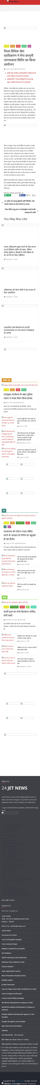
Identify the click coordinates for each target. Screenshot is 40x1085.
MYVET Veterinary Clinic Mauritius (14, 958)
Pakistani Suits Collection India (13, 962)
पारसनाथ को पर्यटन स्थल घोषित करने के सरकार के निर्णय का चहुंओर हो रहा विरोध (20, 535)
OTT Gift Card (6, 1047)
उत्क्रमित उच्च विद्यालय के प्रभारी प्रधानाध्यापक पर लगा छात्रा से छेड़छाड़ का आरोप (19, 330)
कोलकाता (22, 607)
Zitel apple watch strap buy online (13, 881)
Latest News (6, 931)
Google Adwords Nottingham (12, 844)
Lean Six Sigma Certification (12, 994)
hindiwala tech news (9, 870)
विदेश (28, 607)
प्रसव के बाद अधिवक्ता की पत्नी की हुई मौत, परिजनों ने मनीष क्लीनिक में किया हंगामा (26, 452)
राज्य (29, 46)
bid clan (4, 833)
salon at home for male (10, 830)
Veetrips (5, 1030)
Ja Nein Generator (8, 985)
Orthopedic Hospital (14, 940)
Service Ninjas (6, 838)
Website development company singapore (16, 895)
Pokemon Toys (7, 862)
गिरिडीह (18, 46)
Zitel (3, 897)
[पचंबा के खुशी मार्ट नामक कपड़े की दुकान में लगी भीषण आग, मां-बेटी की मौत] (9, 422)
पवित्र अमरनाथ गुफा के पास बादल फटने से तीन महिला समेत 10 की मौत (26, 573)
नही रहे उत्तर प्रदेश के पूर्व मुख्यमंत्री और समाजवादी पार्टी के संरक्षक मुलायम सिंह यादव (26, 559)
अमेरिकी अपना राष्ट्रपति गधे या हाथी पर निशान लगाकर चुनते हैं (26, 637)
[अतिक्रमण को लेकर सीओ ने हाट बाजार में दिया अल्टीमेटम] (20, 268)
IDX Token (5, 1039)
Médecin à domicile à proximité (13, 949)
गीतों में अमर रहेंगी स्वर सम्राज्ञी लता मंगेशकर (26, 585)
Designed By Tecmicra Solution (12, 827)
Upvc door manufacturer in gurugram (14, 892)
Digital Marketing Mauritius (11, 849)
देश (5, 527)
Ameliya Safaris (7, 980)
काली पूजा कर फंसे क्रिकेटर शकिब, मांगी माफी (20, 613)
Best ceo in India (7, 873)
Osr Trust (5, 884)
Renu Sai (5, 1044)
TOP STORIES (20, 523)
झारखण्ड (24, 46)
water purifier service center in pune (14, 854)
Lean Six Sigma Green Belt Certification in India (19, 989)
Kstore (35, 1047)
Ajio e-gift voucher (8, 900)
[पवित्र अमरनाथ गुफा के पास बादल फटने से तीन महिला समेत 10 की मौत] (9, 574)
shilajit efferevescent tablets (22, 1053)
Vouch (14, 935)
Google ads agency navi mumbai (13, 1021)
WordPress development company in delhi (17, 1003)
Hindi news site (7, 887)
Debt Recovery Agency (9, 835)
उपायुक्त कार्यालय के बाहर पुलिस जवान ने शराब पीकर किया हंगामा (18, 396)
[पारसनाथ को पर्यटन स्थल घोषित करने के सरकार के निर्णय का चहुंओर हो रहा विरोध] (20, 517)
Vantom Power (12, 944)
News (12, 46)
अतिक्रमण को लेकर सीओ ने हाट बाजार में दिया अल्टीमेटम (19, 291)
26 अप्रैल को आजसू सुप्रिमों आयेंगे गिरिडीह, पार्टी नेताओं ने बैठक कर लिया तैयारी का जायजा (19, 202)
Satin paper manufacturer (10, 857)
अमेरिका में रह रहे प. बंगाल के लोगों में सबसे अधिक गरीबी (26, 648)
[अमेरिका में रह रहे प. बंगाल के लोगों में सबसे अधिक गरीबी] (9, 650)
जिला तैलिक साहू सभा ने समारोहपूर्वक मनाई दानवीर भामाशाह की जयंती (20, 211)
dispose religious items (9, 852)
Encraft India (6, 876)
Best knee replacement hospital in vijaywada (17, 878)
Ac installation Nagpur (9, 846)
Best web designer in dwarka (12, 825)
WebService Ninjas (8, 841)
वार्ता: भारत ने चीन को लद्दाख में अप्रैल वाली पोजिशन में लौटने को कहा (26, 661)
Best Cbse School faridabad (12, 1026)
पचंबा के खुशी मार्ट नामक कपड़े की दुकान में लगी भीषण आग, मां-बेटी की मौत (26, 421)
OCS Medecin (6, 953)
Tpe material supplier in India (12, 889)
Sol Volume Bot (7, 1035)
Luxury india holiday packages (13, 998)
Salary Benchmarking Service (12, 865)
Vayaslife (5, 1050)
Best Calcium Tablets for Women (13, 860)
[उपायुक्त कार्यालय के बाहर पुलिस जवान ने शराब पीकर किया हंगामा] (20, 385)
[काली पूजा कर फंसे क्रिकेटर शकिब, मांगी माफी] (20, 602)
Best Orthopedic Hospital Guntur (14, 976)
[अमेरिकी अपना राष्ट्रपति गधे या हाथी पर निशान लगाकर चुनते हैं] (9, 638)
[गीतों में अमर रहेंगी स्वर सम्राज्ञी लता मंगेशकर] (9, 587)
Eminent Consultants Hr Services (13, 868)
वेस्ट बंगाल (33, 607)
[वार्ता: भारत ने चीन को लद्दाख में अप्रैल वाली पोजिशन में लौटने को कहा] (9, 663)
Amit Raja (22, 620)
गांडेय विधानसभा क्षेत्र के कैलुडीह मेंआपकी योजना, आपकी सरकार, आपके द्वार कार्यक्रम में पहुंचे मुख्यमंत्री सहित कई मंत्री (26, 436)
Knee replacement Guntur (11, 971)
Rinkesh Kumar (20, 69)
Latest (6, 46)
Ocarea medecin (7, 966)
